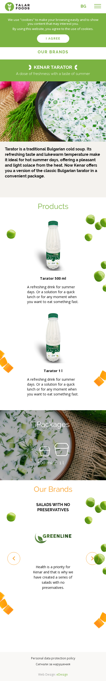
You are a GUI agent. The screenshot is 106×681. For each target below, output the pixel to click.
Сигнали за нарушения (53, 664)
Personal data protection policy (53, 658)
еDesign (62, 674)
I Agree (53, 38)
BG (83, 6)
